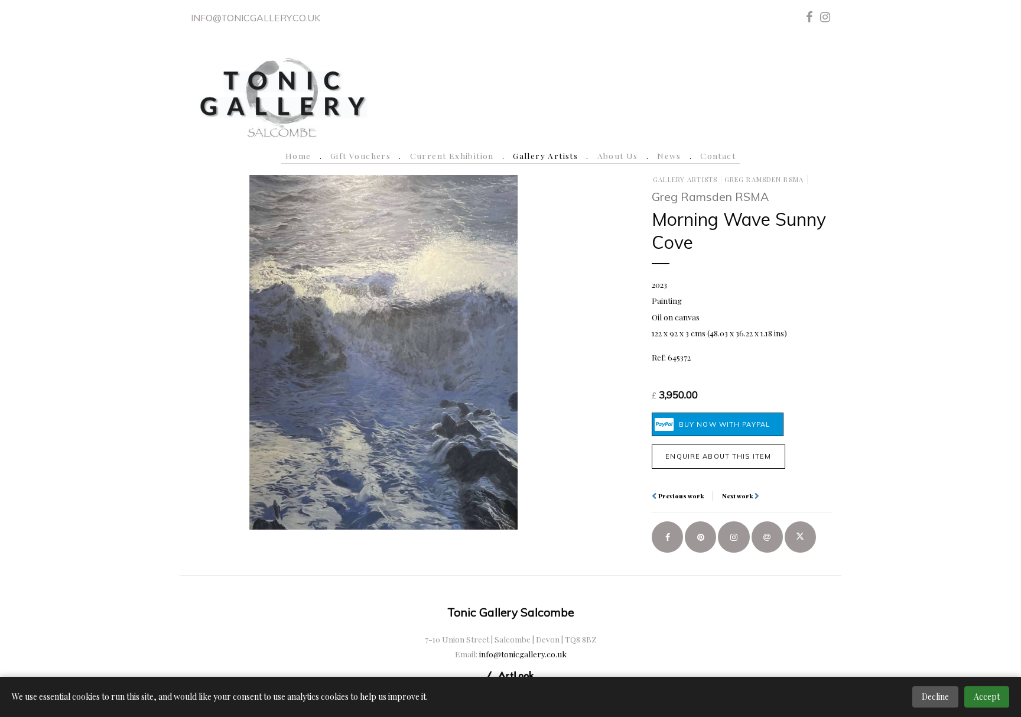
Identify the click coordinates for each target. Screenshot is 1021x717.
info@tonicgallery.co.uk (255, 18)
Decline (935, 696)
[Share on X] (800, 537)
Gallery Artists (545, 155)
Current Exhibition (452, 155)
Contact (718, 155)
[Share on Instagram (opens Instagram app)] (733, 537)
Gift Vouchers (360, 155)
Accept (987, 696)
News (669, 155)
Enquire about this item (718, 456)
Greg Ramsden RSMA (764, 179)
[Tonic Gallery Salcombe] (282, 95)
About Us (617, 155)
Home (298, 155)
